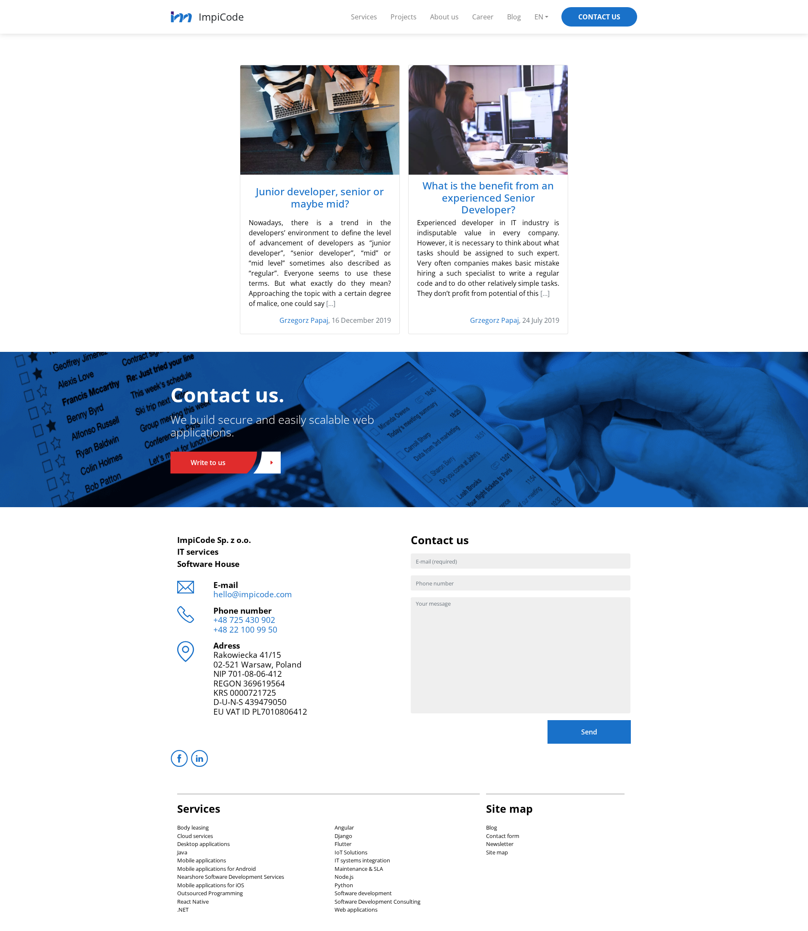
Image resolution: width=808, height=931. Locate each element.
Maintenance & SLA (359, 868)
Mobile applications (201, 860)
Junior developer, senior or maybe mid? (320, 198)
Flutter (343, 844)
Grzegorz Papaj (303, 320)
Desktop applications (203, 844)
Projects (404, 16)
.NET (183, 909)
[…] (330, 303)
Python (344, 885)
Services (364, 16)
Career (483, 16)
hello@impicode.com (252, 594)
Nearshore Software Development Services (230, 876)
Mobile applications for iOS (210, 885)
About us (444, 16)
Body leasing (193, 827)
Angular (344, 827)
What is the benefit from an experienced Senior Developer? (488, 198)
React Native (193, 901)
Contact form (502, 836)
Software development (363, 893)
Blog (514, 16)
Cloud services (195, 836)
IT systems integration (362, 860)
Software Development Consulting (377, 901)
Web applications (356, 909)
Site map (497, 852)
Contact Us (599, 16)
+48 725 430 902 (244, 619)
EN (538, 16)
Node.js (344, 876)
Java (182, 852)
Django (343, 836)
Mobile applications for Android (216, 868)
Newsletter (499, 844)
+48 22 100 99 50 (245, 629)
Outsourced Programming (210, 893)
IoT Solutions (351, 852)
